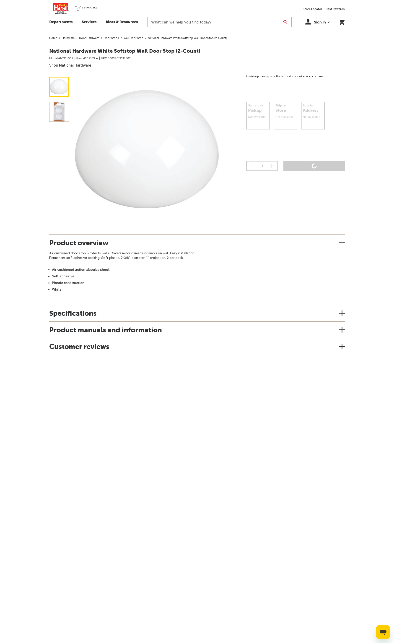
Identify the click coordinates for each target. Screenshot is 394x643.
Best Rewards (335, 9)
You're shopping (86, 7)
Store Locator (312, 9)
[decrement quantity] (252, 166)
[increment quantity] (271, 166)
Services (89, 22)
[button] (122, 22)
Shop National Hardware (70, 65)
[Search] (285, 22)
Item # (85, 58)
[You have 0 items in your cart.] (342, 21)
